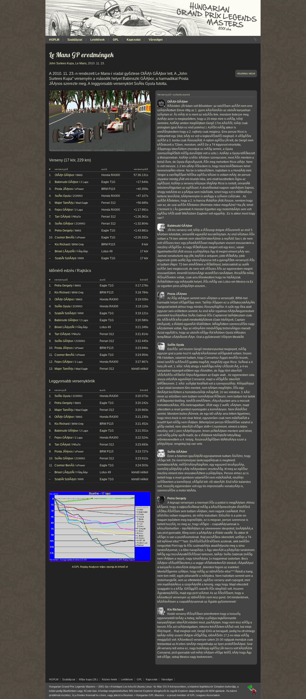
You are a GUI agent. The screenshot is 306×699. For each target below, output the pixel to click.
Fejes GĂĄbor (64, 209)
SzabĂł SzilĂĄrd (65, 258)
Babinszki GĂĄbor (66, 182)
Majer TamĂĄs (64, 202)
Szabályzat (74, 39)
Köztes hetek (109, 679)
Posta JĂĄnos (64, 189)
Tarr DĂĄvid (62, 216)
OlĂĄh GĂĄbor (64, 175)
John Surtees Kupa (61, 63)
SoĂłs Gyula (63, 196)
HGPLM (54, 39)
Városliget (156, 39)
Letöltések (97, 39)
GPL (116, 39)
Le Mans (81, 63)
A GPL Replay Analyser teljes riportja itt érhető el (100, 566)
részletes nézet (246, 73)
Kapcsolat (134, 39)
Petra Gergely (64, 230)
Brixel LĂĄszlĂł (65, 251)
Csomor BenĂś (64, 237)
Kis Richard (62, 244)
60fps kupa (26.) (88, 679)
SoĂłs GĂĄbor (64, 223)
